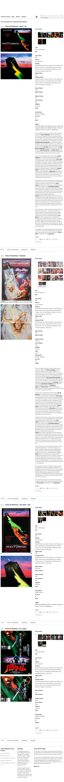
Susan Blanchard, (50, 81)
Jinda (36, 353)
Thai (36, 333)
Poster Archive (15, 249)
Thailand (37, 341)
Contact (23, 17)
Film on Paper (4, 7)
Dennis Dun (52, 171)
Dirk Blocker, (54, 83)
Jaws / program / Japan (5, 753)
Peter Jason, (49, 84)
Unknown (37, 106)
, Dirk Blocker (54, 69)
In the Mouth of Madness (47, 383)
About (18, 17)
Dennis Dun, (42, 81)
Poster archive (5, 17)
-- (35, 110)
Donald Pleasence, (40, 79)
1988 (36, 704)
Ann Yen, (42, 83)
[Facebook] (34, 17)
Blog (13, 17)
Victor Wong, (57, 79)
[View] (16, 52)
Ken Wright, (48, 83)
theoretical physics (45, 150)
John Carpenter (39, 61)
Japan (36, 700)
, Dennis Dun (41, 67)
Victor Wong (59, 159)
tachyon (37, 196)
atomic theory (55, 150)
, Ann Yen (41, 69)
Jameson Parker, (49, 79)
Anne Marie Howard (53, 186)
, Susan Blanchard (49, 67)
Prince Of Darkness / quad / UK (15, 26)
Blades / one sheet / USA (5, 755)
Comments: (24, 249)
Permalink (33, 249)
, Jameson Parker (48, 65)
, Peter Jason (48, 71)
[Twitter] (31, 17)
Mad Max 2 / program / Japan (6, 760)
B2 (35, 692)
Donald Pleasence (39, 65)
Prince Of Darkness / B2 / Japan (15, 629)
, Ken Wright (47, 69)
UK (35, 98)
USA (36, 75)
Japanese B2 (51, 234)
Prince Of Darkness (40, 528)
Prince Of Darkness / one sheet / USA (17, 505)
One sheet (37, 568)
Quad (36, 90)
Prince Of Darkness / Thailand (15, 256)
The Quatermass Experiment (42, 142)
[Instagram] (36, 17)
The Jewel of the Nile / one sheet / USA (8, 758)
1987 (36, 57)
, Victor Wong (56, 65)
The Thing (46, 147)
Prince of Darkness (40, 49)
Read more (36, 766)
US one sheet (40, 483)
